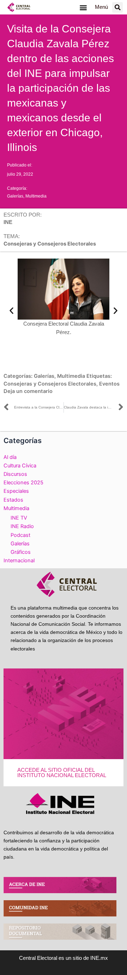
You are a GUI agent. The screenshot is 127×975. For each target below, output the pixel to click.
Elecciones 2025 (23, 482)
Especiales (16, 491)
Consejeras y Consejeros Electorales (50, 384)
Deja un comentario (28, 391)
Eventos (109, 384)
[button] (83, 7)
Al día (10, 457)
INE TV (19, 518)
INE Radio (22, 526)
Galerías (15, 196)
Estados (13, 500)
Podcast (20, 535)
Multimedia (36, 196)
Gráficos (21, 552)
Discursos (15, 474)
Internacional (19, 560)
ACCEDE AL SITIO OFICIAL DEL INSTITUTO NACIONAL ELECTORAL (61, 772)
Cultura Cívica (20, 465)
